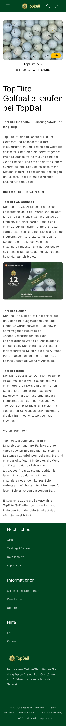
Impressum (14, 565)
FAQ (10, 632)
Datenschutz (15, 556)
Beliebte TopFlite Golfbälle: (23, 191)
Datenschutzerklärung (50, 712)
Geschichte (14, 599)
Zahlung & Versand (19, 548)
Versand (31, 718)
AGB (10, 539)
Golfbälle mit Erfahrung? (23, 590)
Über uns (13, 607)
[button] (8, 6)
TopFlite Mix (33, 64)
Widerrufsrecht (26, 712)
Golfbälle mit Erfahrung (32, 708)
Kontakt (12, 641)
